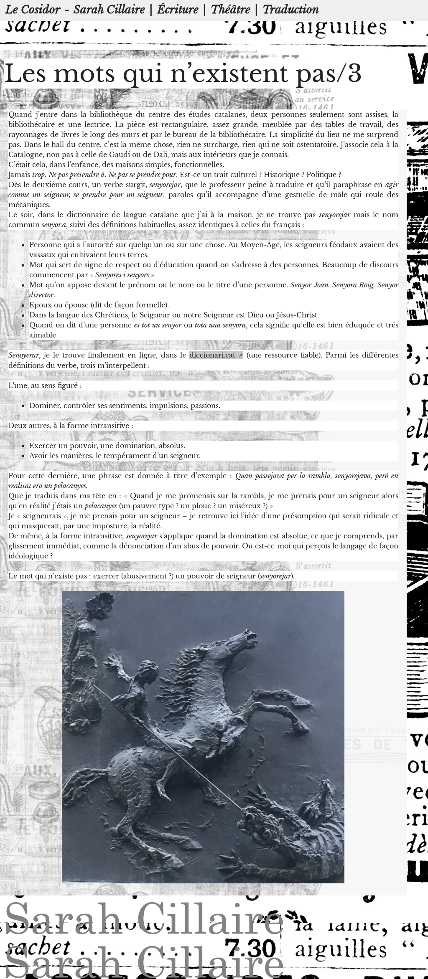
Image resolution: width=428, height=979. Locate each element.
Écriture (178, 9)
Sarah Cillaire (109, 9)
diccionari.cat (212, 355)
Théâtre (230, 9)
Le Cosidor (32, 9)
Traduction (290, 9)
